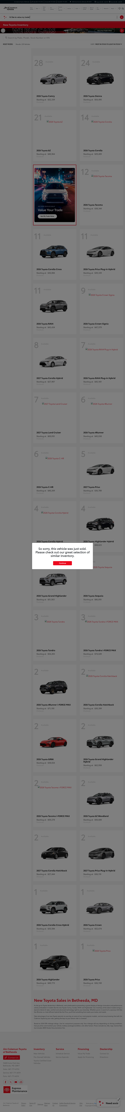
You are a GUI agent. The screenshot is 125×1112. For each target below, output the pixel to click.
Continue (62, 563)
